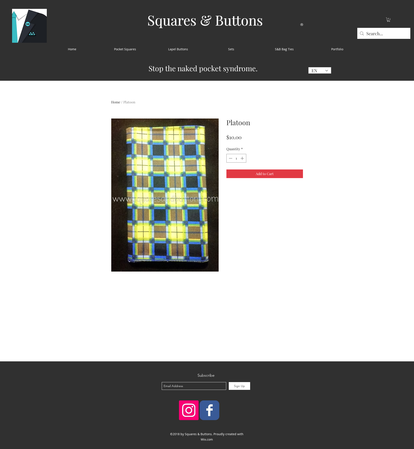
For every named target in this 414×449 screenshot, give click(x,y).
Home (115, 102)
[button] (388, 19)
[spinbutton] (236, 158)
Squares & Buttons (205, 20)
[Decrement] (230, 158)
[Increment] (243, 158)
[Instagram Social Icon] (189, 410)
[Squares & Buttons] (209, 410)
